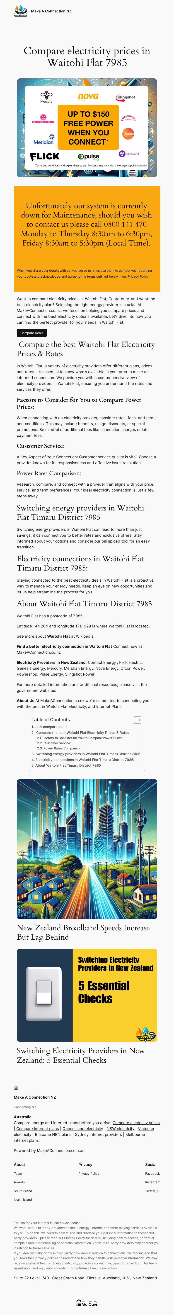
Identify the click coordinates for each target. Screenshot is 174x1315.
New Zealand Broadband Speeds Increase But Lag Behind (83, 932)
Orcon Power (132, 668)
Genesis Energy (31, 668)
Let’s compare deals (51, 727)
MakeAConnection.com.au (61, 1150)
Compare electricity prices (136, 1123)
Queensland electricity (83, 1128)
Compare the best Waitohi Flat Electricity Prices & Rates (82, 732)
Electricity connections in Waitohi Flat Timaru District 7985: (85, 760)
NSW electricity (120, 1128)
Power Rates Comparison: (63, 748)
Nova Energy (106, 668)
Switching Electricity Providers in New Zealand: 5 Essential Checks (81, 1055)
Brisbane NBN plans (53, 1134)
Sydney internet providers (98, 1134)
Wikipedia (85, 636)
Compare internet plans (37, 1128)
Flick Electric (130, 662)
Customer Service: (57, 743)
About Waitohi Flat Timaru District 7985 (68, 765)
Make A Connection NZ (51, 11)
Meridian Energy (78, 668)
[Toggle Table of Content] (135, 720)
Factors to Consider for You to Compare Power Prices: (83, 738)
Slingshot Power (79, 674)
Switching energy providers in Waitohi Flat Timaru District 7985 (88, 754)
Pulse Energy (51, 674)
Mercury (54, 668)
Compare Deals (31, 333)
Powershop (27, 674)
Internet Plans (108, 706)
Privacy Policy (138, 276)
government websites (36, 690)
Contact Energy (102, 662)
